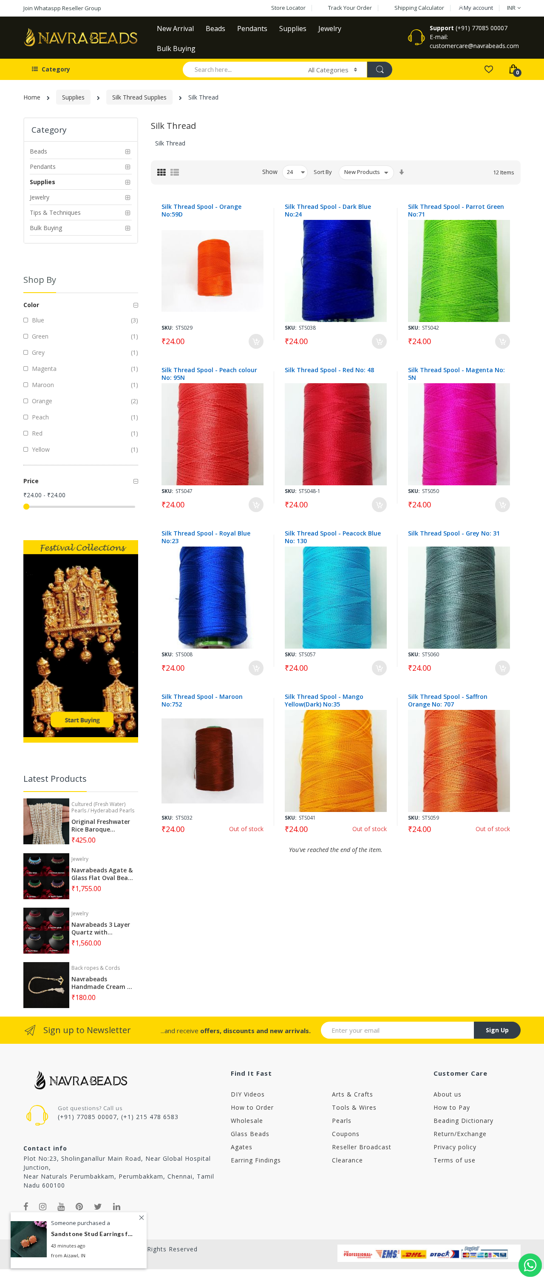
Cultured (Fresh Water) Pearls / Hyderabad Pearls (102, 807)
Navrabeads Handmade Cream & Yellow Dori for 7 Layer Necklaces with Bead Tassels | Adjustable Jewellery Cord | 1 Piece (102, 983)
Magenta (43, 369)
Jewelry (79, 859)
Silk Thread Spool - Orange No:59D (201, 210)
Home (31, 97)
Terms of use (455, 1160)
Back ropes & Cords (95, 967)
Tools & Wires (354, 1107)
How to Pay (452, 1107)
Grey (37, 352)
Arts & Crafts (352, 1094)
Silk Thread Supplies (139, 97)
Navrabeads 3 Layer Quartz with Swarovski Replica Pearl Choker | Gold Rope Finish (100, 928)
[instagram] (43, 1206)
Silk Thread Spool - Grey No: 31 (454, 533)
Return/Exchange (460, 1134)
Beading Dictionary (463, 1121)
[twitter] (98, 1206)
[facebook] (25, 1206)
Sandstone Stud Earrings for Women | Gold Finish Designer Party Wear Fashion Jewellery (93, 1234)
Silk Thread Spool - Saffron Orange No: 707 (447, 700)
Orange (41, 401)
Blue (37, 320)
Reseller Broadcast (361, 1147)
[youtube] (61, 1206)
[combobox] (242, 69)
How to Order (252, 1107)
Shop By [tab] (39, 279)
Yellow (40, 449)
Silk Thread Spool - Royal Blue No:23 (206, 537)
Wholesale (247, 1121)
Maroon (42, 385)
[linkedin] (117, 1206)
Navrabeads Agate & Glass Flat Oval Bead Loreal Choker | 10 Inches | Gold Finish (102, 874)
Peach (39, 417)
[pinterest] (79, 1206)
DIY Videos (248, 1094)
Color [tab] (31, 305)
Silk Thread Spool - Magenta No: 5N (456, 374)
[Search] (379, 69)
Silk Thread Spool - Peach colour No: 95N (209, 374)
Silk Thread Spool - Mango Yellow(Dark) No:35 (324, 700)
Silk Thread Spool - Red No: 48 (329, 370)
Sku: (167, 327)
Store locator (288, 7)
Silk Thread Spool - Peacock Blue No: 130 (333, 537)
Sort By (323, 172)
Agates (241, 1147)
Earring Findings (256, 1160)
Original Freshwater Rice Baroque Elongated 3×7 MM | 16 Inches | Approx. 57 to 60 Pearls (101, 825)
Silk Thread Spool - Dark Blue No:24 (328, 210)
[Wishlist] (488, 69)
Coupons (346, 1134)
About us (448, 1094)
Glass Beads (250, 1134)
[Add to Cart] (256, 341)
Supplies (73, 97)
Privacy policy (455, 1147)
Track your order (350, 7)
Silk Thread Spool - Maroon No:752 (202, 700)
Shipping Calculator (419, 7)
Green (39, 336)
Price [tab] (31, 481)
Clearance (347, 1160)
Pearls (341, 1121)
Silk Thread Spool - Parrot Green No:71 (456, 210)
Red (36, 433)
